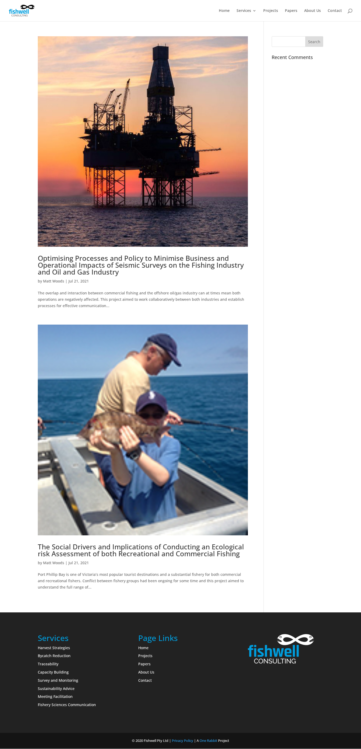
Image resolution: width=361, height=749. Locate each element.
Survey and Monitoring (58, 680)
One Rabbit (208, 740)
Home (224, 11)
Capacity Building (53, 672)
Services (244, 11)
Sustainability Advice (56, 688)
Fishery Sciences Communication (67, 704)
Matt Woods (53, 281)
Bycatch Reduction (54, 655)
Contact (335, 11)
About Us (312, 11)
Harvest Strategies (54, 647)
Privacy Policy (182, 740)
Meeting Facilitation (55, 696)
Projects (270, 11)
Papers (291, 11)
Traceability (48, 663)
